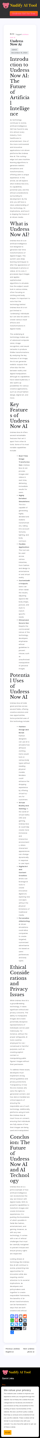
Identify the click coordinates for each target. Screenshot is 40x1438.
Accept (7, 1432)
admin (14, 50)
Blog (12, 34)
